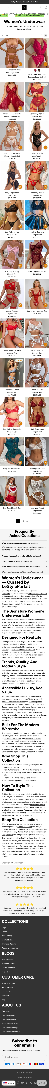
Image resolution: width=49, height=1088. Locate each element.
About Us (5, 995)
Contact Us (6, 991)
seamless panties (35, 702)
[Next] (36, 521)
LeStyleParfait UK (9, 1015)
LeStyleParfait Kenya (10, 1027)
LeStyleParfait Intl (9, 1019)
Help (3, 1000)
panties (15, 633)
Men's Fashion (7, 959)
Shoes (4, 932)
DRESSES (41, 14)
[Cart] (46, 7)
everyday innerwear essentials (23, 649)
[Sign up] (43, 1057)
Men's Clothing (8, 940)
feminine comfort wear (15, 670)
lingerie (4, 633)
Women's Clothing (9, 944)
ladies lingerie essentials (37, 594)
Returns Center (8, 987)
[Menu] (2, 7)
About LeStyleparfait (10, 1023)
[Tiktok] (26, 1082)
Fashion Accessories (10, 948)
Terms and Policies (24, 1077)
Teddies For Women (27, 26)
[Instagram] (18, 1082)
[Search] (7, 7)
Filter (6, 35)
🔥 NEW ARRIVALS (9, 14)
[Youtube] (22, 1082)
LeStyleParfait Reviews (11, 1032)
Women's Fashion (8, 963)
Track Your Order (8, 983)
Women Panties (12, 26)
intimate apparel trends (35, 670)
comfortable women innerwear (17, 596)
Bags (4, 928)
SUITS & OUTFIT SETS (27, 14)
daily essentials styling (14, 673)
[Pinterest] (35, 1082)
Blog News (6, 972)
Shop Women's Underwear (12, 863)
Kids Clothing (7, 936)
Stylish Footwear (8, 968)
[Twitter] (30, 1082)
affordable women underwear (13, 702)
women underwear (33, 630)
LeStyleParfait (23, 599)
